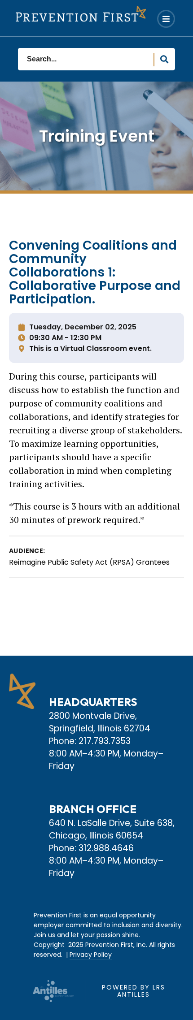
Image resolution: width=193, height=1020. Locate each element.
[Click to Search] (164, 59)
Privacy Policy (91, 954)
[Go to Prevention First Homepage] (81, 13)
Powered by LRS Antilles (133, 991)
